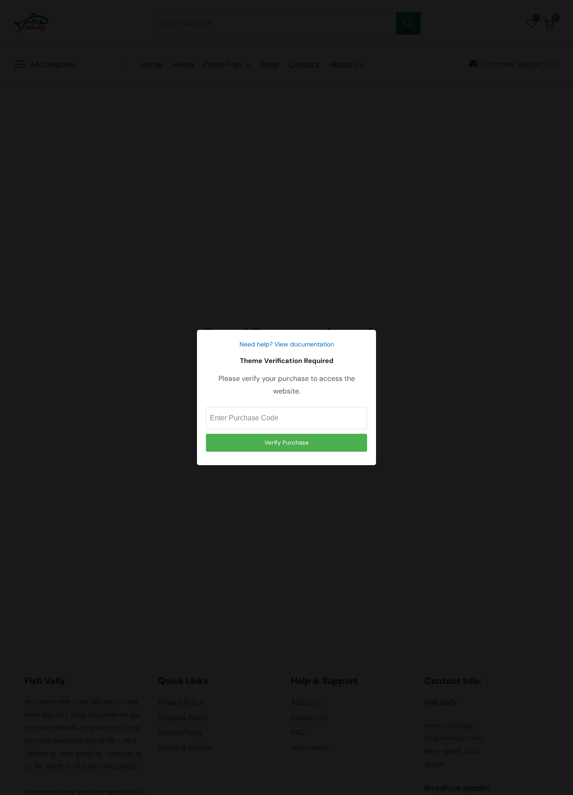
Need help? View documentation (286, 344)
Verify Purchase (287, 442)
